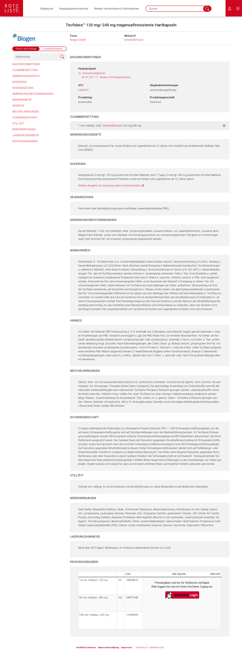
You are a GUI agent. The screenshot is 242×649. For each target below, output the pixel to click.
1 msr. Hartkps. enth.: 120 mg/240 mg (109, 125)
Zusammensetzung (25, 70)
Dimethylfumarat (133, 39)
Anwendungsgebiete (26, 76)
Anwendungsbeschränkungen (32, 93)
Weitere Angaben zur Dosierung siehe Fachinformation (109, 185)
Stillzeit (18, 123)
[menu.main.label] (238, 8)
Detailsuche (46, 8)
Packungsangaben (25, 141)
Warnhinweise (22, 99)
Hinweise (18, 105)
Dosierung (19, 82)
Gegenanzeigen (22, 87)
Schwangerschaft (25, 117)
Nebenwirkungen (24, 129)
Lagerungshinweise (25, 135)
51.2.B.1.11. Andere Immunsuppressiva (108, 77)
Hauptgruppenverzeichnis (73, 8)
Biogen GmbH (78, 39)
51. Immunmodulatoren (91, 73)
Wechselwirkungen (25, 111)
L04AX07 (83, 90)
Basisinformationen (26, 64)
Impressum (126, 647)
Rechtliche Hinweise (86, 647)
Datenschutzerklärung (108, 647)
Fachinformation (52, 48)
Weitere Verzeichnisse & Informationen (116, 8)
